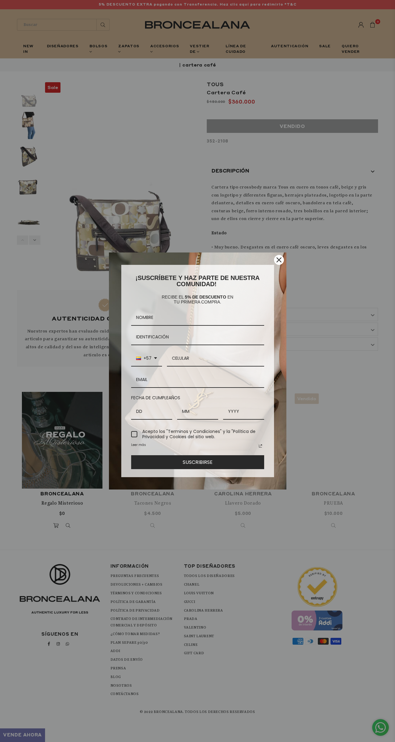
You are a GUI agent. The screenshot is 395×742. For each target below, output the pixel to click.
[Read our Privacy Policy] (260, 446)
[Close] (279, 259)
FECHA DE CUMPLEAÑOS (155, 398)
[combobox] (146, 359)
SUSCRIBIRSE (198, 462)
